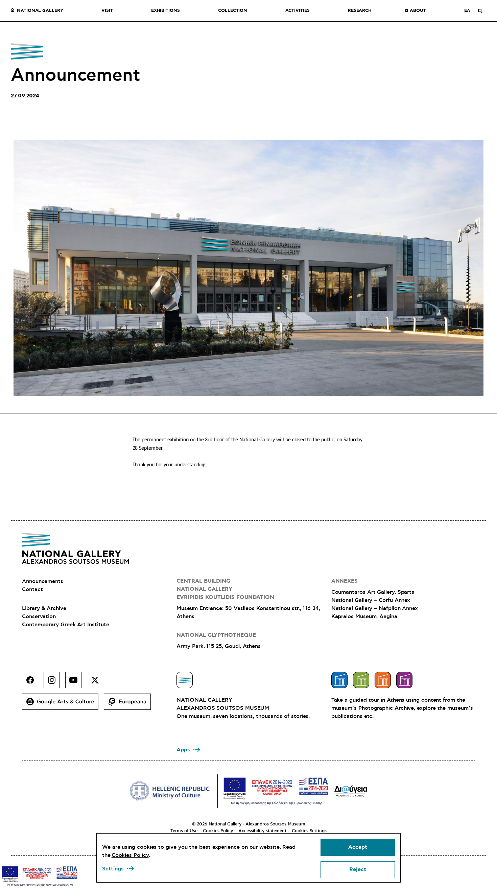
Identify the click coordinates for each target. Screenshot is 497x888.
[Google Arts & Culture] (63, 704)
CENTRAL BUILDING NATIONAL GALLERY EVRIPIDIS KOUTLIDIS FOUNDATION (225, 589)
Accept (357, 847)
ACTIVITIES (297, 11)
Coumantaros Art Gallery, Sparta (373, 592)
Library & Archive (44, 608)
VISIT (107, 11)
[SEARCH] (480, 11)
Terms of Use (183, 831)
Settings (113, 868)
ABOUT (418, 11)
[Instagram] (54, 683)
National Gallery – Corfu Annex (370, 600)
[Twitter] (98, 683)
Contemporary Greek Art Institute (65, 624)
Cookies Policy (218, 831)
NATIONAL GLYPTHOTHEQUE (216, 635)
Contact (32, 589)
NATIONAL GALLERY (40, 11)
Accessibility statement (262, 831)
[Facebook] (33, 683)
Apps (183, 749)
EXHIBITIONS (165, 11)
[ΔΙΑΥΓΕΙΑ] (351, 791)
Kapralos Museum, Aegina (364, 616)
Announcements (42, 581)
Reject (357, 869)
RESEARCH (360, 11)
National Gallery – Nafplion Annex (374, 608)
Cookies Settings (309, 831)
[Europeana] (130, 704)
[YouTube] (76, 683)
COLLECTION (232, 11)
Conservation (39, 616)
